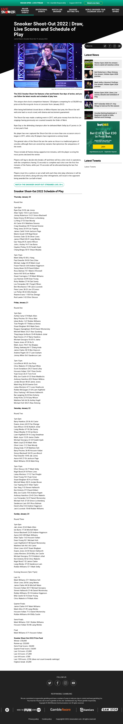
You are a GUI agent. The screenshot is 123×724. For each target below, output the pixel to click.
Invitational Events (41, 10)
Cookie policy (47, 719)
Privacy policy (33, 719)
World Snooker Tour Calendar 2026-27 (95, 10)
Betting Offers (115, 10)
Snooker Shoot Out (30, 39)
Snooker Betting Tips (73, 10)
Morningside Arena (30, 104)
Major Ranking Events (25, 10)
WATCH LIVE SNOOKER (57, 10)
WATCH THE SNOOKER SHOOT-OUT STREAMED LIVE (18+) (39, 184)
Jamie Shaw (18, 39)
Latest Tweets (90, 166)
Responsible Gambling (61, 694)
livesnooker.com (76, 719)
